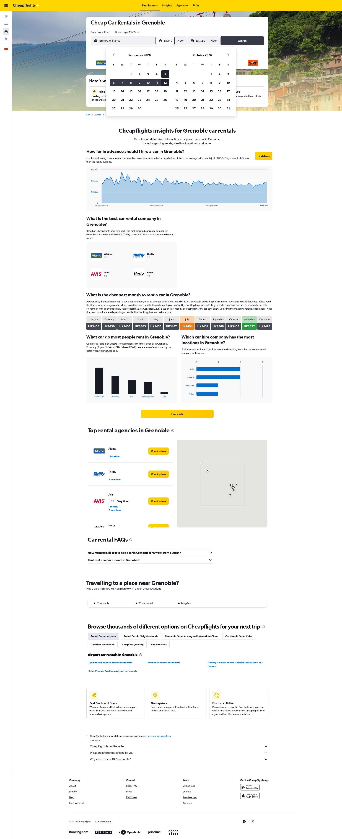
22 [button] (131, 99)
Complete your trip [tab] (133, 644)
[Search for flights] (6, 16)
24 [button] (148, 99)
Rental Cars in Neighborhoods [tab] (141, 636)
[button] (6, 5)
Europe (98, 114)
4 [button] (156, 74)
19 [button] (165, 91)
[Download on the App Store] (250, 796)
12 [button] (165, 82)
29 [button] (131, 108)
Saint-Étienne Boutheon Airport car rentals (113, 671)
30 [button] (139, 108)
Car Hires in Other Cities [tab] (238, 636)
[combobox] (100, 32)
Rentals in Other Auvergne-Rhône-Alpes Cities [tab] (191, 636)
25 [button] (156, 99)
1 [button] (131, 74)
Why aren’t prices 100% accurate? (110, 759)
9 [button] (139, 82)
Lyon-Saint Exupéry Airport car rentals (110, 662)
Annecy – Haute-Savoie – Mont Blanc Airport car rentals (235, 664)
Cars (88, 114)
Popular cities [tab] (159, 644)
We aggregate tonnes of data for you (111, 752)
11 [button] (156, 82)
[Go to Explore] (6, 38)
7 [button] (122, 82)
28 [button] (122, 108)
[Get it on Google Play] (250, 787)
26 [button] (165, 99)
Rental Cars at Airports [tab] (103, 636)
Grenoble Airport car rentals (164, 662)
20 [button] (114, 99)
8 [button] (131, 82)
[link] (263, 156)
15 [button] (131, 91)
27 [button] (114, 108)
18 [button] (156, 91)
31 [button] (228, 108)
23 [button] (139, 99)
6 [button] (114, 82)
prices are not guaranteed (158, 736)
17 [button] (148, 91)
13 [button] (113, 91)
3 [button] (148, 74)
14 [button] (122, 91)
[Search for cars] (6, 31)
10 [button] (148, 82)
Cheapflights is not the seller (107, 746)
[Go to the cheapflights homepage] (26, 5)
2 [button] (139, 74)
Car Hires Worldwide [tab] (103, 644)
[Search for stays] (6, 23)
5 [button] (165, 74)
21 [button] (122, 99)
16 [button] (139, 91)
